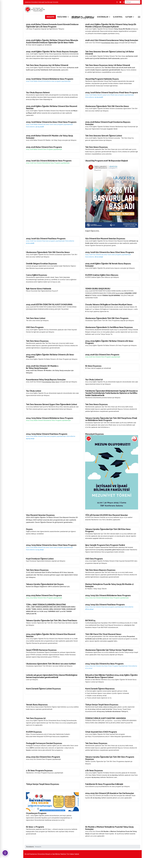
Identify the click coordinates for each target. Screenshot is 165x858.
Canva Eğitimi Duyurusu (36, 275)
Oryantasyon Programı (36, 813)
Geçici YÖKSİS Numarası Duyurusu (41, 650)
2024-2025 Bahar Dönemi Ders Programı (44, 595)
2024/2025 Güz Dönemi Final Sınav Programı (105, 604)
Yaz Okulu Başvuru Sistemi (37, 92)
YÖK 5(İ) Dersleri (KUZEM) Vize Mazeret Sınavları (106, 515)
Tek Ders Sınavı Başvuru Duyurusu (100, 570)
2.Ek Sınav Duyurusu (94, 770)
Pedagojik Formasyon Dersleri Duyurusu (44, 743)
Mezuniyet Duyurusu (94, 434)
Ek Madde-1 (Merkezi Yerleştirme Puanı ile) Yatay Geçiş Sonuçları (109, 828)
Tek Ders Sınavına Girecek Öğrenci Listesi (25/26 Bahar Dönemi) (109, 52)
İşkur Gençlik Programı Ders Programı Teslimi (105, 545)
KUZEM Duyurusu (34, 732)
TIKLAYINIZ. (65, 309)
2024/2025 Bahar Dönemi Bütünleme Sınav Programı (49, 418)
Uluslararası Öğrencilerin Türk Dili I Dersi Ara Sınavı (107, 106)
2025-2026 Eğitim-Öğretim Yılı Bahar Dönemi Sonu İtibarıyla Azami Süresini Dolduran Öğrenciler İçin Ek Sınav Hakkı (52, 41)
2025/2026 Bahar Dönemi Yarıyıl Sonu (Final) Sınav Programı (111, 92)
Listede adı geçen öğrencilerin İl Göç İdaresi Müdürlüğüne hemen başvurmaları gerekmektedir (51, 676)
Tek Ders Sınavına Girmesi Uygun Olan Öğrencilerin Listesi (51, 404)
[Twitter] (117, 2)
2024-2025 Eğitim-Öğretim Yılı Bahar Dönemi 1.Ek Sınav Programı (50, 355)
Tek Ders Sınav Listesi (35, 318)
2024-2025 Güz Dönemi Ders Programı (43, 757)
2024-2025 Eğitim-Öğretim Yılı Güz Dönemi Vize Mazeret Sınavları (50, 635)
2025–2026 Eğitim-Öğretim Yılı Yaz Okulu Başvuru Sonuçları (52, 51)
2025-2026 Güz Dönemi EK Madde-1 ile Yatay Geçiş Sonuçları (42, 367)
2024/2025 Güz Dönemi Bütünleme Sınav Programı (107, 595)
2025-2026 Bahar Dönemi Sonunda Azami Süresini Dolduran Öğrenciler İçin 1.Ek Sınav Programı (52, 25)
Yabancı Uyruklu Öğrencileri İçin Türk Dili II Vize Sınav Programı (108, 530)
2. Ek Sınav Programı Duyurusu (39, 770)
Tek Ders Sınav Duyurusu (96, 743)
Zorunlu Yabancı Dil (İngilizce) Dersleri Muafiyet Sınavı (108, 304)
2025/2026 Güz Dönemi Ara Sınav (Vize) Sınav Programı (109, 252)
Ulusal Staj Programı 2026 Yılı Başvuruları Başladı (106, 160)
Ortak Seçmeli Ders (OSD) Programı (101, 732)
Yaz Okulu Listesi (33, 391)
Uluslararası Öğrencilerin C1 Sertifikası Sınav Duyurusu (109, 327)
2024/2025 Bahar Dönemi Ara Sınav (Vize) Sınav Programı (51, 545)
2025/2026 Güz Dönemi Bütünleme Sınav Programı (48, 160)
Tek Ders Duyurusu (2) (36, 718)
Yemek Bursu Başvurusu (37, 704)
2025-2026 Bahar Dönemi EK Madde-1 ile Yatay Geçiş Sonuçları (49, 136)
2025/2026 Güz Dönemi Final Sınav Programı (45, 238)
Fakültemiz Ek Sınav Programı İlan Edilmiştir (104, 784)
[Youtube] (120, 2)
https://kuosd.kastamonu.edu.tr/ (99, 736)
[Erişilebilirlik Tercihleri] (5, 853)
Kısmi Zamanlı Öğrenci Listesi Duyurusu (43, 688)
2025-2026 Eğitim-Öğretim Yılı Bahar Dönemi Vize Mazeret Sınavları (51, 107)
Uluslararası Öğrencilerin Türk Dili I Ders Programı (106, 318)
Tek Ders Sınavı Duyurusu (96, 147)
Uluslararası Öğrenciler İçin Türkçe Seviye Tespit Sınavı (109, 650)
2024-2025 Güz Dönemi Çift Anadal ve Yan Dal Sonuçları (109, 793)
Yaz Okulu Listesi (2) (94, 379)
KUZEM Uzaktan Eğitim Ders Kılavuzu (101, 275)
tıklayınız (104, 563)
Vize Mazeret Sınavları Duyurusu (40, 515)
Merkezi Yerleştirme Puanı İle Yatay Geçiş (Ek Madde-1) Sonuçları (109, 585)
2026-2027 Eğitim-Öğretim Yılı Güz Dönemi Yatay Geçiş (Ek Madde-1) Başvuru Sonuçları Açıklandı (110, 25)
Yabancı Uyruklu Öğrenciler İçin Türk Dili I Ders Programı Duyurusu (109, 758)
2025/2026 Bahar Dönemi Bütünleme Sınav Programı (49, 79)
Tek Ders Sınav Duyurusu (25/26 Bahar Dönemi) (47, 65)
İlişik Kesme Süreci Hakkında (38, 288)
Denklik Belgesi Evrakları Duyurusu (41, 263)
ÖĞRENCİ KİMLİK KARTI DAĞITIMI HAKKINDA (105, 718)
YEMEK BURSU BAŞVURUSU (97, 288)
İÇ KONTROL (118, 17)
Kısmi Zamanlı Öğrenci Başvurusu (100, 688)
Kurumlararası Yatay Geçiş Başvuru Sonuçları (46, 379)
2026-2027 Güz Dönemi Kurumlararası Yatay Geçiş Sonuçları (111, 40)
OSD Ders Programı (34, 327)
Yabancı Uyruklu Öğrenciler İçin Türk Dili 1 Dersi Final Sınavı (51, 620)
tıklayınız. (133, 43)
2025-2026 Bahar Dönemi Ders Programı (44, 147)
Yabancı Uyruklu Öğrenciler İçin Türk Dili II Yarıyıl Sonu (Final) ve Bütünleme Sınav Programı (111, 419)
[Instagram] (123, 2)
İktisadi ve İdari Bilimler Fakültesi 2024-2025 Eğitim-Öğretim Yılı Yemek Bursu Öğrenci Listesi (111, 676)
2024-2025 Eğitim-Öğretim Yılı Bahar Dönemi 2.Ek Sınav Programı (109, 342)
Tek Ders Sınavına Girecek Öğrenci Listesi (103, 135)
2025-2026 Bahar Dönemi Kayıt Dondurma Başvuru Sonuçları (107, 123)
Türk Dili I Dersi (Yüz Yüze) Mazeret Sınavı (103, 634)
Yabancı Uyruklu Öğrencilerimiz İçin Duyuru (45, 584)
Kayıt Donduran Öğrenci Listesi (39, 558)
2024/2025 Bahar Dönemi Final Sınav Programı (46, 434)
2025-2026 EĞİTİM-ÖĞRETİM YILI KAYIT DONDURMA (49, 304)
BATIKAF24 (90, 620)
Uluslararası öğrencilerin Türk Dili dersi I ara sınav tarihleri (51, 663)
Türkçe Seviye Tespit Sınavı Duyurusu (101, 704)
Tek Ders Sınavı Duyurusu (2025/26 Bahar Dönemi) (107, 65)
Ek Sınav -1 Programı (35, 827)
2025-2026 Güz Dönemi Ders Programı (102, 354)
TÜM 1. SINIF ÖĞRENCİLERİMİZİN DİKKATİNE (46, 604)
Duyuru (29, 529)
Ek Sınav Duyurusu (93, 366)
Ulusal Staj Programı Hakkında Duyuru (102, 79)
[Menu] (139, 17)
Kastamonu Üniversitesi (31, 2)
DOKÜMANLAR (102, 17)
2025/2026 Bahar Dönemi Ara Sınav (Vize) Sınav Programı (51, 122)
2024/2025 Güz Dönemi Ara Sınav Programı (104, 663)
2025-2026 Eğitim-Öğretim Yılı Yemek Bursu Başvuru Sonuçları (108, 264)
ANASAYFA (50, 17)
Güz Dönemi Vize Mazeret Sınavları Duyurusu (105, 238)
